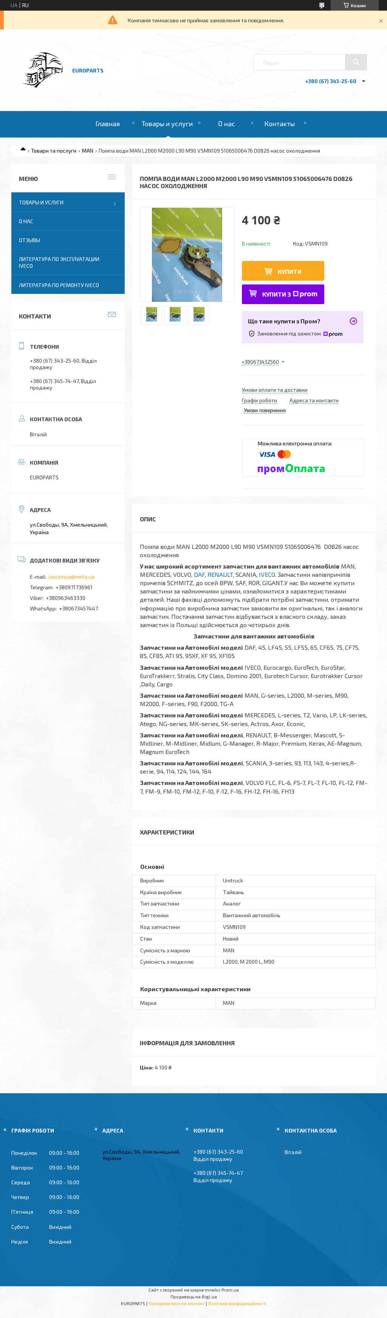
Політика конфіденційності (237, 1303)
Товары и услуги (167, 123)
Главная (107, 123)
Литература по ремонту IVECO (59, 285)
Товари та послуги (53, 150)
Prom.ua (230, 1289)
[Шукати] (356, 62)
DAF (199, 574)
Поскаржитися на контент (177, 1303)
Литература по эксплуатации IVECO (59, 262)
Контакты (279, 123)
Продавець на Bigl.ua (193, 1296)
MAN (87, 150)
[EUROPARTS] (42, 91)
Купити (290, 271)
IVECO (267, 574)
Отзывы (29, 240)
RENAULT (220, 574)
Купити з (276, 294)
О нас (226, 123)
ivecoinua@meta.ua (71, 576)
